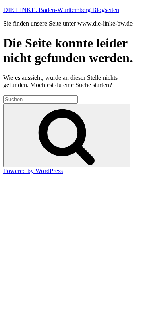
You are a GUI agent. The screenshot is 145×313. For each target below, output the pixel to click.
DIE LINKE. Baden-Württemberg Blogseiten (61, 9)
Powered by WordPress (33, 170)
